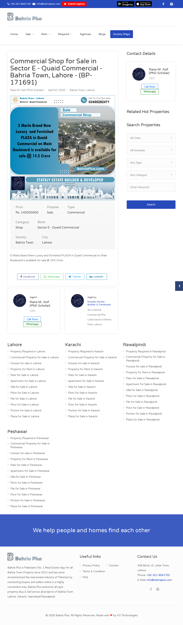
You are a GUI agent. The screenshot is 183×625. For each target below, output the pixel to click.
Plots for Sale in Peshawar (26, 482)
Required (63, 34)
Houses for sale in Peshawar (27, 453)
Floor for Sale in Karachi (82, 404)
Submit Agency (76, 4)
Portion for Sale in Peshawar (27, 500)
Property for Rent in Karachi (85, 369)
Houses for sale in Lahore (25, 363)
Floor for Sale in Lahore (24, 404)
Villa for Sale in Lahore (23, 386)
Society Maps (121, 34)
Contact (114, 565)
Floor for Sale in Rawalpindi (142, 407)
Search (151, 204)
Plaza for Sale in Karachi (82, 416)
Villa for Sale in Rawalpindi (142, 390)
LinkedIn (98, 276)
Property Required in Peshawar (29, 438)
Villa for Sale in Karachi (81, 386)
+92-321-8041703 (21, 4)
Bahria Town (77, 90)
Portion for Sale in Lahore (26, 410)
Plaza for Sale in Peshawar (26, 506)
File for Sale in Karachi (81, 398)
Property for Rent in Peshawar (29, 459)
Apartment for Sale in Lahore (28, 381)
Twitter (76, 276)
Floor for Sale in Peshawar (26, 494)
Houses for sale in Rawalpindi (144, 366)
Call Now (32, 319)
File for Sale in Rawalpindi (141, 401)
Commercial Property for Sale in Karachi (92, 357)
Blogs (102, 34)
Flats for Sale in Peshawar (26, 465)
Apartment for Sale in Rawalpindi (146, 384)
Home (14, 34)
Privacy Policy (91, 565)
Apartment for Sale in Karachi (86, 381)
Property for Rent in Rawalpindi (145, 372)
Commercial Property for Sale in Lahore (34, 357)
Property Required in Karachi (85, 351)
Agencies (85, 34)
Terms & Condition (94, 571)
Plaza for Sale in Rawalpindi (143, 419)
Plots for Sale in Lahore (24, 392)
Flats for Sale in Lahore (24, 375)
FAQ (85, 577)
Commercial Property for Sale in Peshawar (30, 445)
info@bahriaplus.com (48, 4)
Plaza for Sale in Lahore (24, 416)
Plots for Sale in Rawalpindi (142, 396)
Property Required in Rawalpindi (146, 351)
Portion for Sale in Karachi (84, 410)
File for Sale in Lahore (23, 398)
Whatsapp (53, 276)
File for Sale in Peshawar (25, 488)
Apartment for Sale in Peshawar (30, 471)
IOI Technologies (127, 615)
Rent (44, 34)
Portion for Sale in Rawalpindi (144, 413)
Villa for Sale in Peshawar (25, 476)
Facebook (29, 276)
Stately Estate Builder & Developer (99, 303)
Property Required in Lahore (27, 351)
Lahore (90, 90)
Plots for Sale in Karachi (82, 392)
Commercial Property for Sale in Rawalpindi (145, 358)
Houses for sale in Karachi (84, 363)
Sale (28, 34)
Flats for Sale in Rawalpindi (142, 378)
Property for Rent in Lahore (27, 369)
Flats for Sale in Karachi (82, 375)
